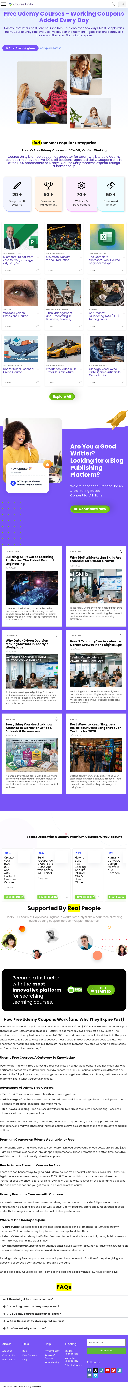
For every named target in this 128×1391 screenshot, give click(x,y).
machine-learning (55, 253)
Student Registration (71, 1352)
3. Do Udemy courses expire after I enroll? (34, 1314)
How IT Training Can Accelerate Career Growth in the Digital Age (96, 643)
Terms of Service (50, 1357)
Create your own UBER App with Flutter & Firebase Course (10, 870)
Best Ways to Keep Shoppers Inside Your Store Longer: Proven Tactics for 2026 (95, 727)
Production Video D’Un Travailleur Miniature (61, 370)
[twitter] (95, 1370)
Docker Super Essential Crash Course (18, 370)
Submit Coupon (73, 1365)
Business (93, 309)
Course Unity (19, 1386)
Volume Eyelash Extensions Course (15, 314)
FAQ (24, 1359)
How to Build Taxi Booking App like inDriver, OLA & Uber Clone (80, 870)
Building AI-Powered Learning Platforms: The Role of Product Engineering (30, 560)
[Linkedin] (119, 1370)
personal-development (57, 309)
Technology (12, 552)
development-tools (12, 365)
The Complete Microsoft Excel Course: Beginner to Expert (104, 260)
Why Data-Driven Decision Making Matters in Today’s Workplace (27, 644)
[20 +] (17, 185)
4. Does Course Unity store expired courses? (35, 1321)
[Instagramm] (101, 1370)
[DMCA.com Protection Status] (75, 988)
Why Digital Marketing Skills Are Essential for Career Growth (95, 559)
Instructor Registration (71, 1359)
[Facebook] (89, 1370)
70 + (81, 194)
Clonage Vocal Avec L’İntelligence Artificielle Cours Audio (105, 372)
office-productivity (13, 253)
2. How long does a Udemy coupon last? (33, 1306)
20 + (17, 194)
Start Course (117, 897)
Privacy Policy (52, 1350)
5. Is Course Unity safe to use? (26, 1328)
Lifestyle (7, 309)
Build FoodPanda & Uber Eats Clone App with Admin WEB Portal (45, 865)
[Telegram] (95, 1375)
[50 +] (48, 185)
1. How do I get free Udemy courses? (30, 1299)
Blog (24, 1350)
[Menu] (3, 4)
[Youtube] (107, 1370)
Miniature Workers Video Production (58, 258)
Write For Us (8, 1359)
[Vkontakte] (89, 1375)
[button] (64, 1299)
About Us (7, 1350)
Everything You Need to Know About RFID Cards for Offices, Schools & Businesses (29, 727)
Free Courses (29, 1355)
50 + (48, 194)
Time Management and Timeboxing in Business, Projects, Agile (59, 317)
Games (73, 719)
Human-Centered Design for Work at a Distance (114, 865)
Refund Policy (52, 1362)
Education (75, 552)
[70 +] (81, 185)
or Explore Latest (50, 48)
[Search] (113, 4)
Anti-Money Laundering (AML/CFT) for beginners (104, 316)
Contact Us (8, 1355)
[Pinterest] (113, 1370)
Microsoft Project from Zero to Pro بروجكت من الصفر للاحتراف (18, 260)
